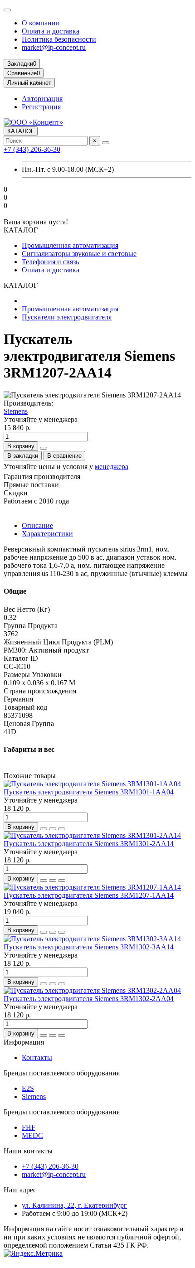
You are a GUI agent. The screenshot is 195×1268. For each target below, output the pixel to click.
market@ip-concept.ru (54, 47)
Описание (37, 525)
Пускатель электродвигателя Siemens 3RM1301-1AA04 (89, 792)
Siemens (16, 411)
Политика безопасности (59, 39)
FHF (28, 1127)
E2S (28, 1088)
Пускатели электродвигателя (67, 317)
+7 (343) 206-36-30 (32, 149)
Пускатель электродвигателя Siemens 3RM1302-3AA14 (89, 947)
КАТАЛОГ (20, 131)
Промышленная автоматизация (70, 245)
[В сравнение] (61, 829)
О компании (41, 23)
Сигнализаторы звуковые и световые (79, 253)
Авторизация (42, 98)
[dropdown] (7, 10)
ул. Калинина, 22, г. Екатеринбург (74, 1205)
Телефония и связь (50, 262)
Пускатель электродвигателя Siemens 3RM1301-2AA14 (89, 843)
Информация (24, 1042)
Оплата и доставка (50, 31)
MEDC (32, 1135)
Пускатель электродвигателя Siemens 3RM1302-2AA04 (89, 998)
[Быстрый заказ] (43, 448)
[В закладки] (52, 829)
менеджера (111, 466)
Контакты (37, 1057)
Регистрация (41, 107)
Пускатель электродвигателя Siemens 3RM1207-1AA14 (89, 895)
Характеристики (47, 533)
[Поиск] (105, 142)
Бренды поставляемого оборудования (62, 1073)
